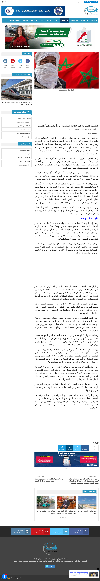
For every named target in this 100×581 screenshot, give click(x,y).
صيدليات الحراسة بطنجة (23, 122)
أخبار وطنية (65, 20)
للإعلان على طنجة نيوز (23, 165)
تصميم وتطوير (17, 578)
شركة (12, 578)
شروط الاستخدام (24, 150)
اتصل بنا (79, 2)
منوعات (26, 20)
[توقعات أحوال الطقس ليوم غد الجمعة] (46, 502)
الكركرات (92, 442)
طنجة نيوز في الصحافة (23, 157)
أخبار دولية (34, 20)
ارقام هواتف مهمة (25, 129)
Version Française (15, 20)
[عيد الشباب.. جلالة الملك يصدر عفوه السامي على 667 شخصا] (66, 502)
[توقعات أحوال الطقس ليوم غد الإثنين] (87, 502)
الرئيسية (93, 20)
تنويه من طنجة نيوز (24, 161)
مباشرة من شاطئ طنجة (23, 133)
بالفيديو (49, 20)
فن (41, 20)
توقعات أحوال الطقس (23, 126)
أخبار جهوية (75, 20)
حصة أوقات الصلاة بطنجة (23, 118)
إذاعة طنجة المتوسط (24, 137)
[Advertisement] (66, 107)
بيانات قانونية (25, 154)
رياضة (56, 20)
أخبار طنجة (85, 20)
